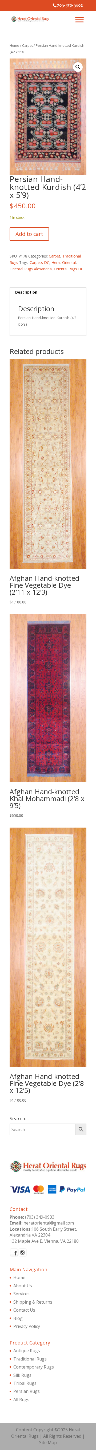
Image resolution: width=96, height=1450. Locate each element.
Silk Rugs (22, 1375)
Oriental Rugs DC (68, 268)
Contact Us (24, 1310)
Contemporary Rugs (33, 1367)
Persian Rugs (26, 1391)
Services (21, 1294)
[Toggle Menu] (79, 19)
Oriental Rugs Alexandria (31, 268)
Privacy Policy (26, 1326)
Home (14, 45)
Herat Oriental (63, 262)
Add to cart (29, 233)
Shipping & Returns (32, 1302)
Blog (18, 1318)
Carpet (27, 45)
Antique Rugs (26, 1351)
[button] (78, 67)
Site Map (48, 1442)
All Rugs (21, 1399)
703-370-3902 (70, 5)
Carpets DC (39, 262)
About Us (22, 1286)
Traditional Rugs (30, 1359)
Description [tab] (26, 292)
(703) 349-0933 (39, 1217)
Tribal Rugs (25, 1383)
